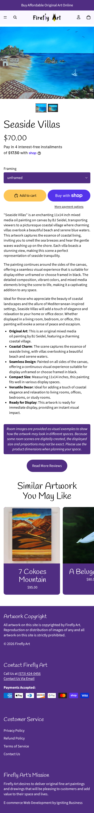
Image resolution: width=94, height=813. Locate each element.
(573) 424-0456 (29, 673)
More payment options (69, 207)
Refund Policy (14, 738)
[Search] (15, 17)
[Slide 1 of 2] (41, 108)
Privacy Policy (14, 730)
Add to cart (28, 195)
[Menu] (5, 17)
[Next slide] (85, 551)
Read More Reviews (47, 465)
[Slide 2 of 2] (53, 108)
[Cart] (89, 17)
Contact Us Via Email (19, 678)
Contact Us (12, 754)
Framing (10, 168)
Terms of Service (16, 746)
